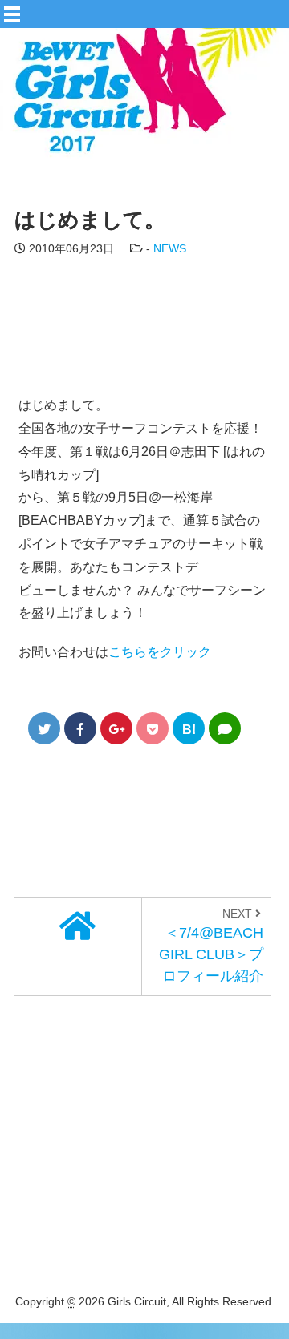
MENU (158, 9)
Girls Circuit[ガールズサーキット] (132, 138)
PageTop (257, 1279)
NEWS (169, 248)
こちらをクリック (159, 652)
